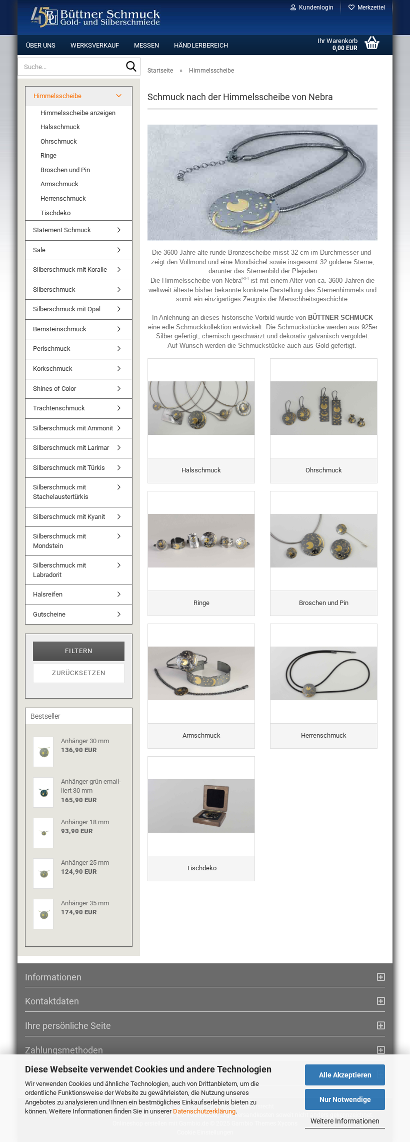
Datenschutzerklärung (204, 1111)
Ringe (48, 155)
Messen (146, 45)
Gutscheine (49, 614)
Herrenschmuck (63, 198)
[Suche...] (131, 67)
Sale (39, 250)
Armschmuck (59, 184)
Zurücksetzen (79, 673)
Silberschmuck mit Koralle (70, 269)
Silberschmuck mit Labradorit (59, 570)
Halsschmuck (60, 127)
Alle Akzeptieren (345, 1075)
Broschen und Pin (65, 170)
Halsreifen (47, 594)
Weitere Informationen (345, 1121)
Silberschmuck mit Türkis (69, 467)
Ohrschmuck (58, 141)
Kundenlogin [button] (315, 7)
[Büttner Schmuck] (95, 17)
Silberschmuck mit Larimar (71, 447)
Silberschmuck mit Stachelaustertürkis (60, 491)
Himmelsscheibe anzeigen (78, 113)
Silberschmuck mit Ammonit (73, 428)
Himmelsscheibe (58, 96)
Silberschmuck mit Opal (66, 309)
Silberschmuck (54, 289)
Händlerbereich (201, 45)
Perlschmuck (51, 348)
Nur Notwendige (345, 1099)
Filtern (78, 651)
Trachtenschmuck (59, 408)
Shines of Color (54, 388)
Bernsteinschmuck (59, 329)
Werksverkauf (94, 45)
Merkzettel (369, 7)
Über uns (41, 45)
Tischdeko (55, 213)
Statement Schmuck (62, 230)
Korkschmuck (52, 368)
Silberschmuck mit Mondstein (59, 540)
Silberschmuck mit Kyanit (69, 516)
